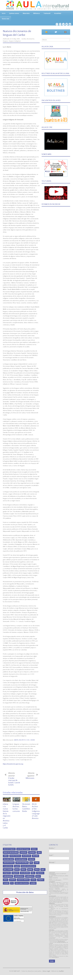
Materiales (26, 13)
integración (15, 873)
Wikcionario (30, 778)
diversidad (35, 855)
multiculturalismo (19, 876)
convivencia (23, 852)
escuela (36, 862)
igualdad (30, 869)
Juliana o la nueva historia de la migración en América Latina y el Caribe (6, 816)
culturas (6, 855)
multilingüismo (30, 876)
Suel (61, 971)
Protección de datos (25, 892)
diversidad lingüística (21, 859)
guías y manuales (8, 869)
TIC (12, 883)
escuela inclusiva (8, 866)
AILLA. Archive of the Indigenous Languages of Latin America (36, 811)
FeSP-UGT (17, 971)
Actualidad (57, 13)
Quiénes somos (14, 13)
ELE (31, 862)
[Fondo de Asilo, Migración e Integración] (13, 922)
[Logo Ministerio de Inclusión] (18, 913)
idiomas (23, 869)
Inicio (3, 13)
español (17, 866)
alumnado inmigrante (9, 849)
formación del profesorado (28, 866)
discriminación (26, 855)
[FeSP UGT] (11, 905)
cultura (39, 852)
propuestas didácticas (23, 879)
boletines (34, 849)
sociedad (6, 883)
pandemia (12, 879)
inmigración (7, 873)
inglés (42, 869)
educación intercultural (22, 862)
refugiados (40, 879)
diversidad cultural (8, 859)
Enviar (52, 961)
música (5, 879)
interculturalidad (25, 873)
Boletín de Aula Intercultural (11, 852)
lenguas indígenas (15, 41)
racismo (33, 879)
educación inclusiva (9, 862)
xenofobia (33, 883)
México (38, 876)
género (17, 869)
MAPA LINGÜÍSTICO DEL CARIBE (24, 740)
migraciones (40, 873)
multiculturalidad (8, 876)
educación (31, 859)
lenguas (5, 41)
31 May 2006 (15, 39)
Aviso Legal (46, 971)
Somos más (5, 19)
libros (33, 873)
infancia (37, 869)
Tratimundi (47, 13)
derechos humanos (15, 855)
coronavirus (32, 852)
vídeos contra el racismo (21, 883)
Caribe (23, 39)
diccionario (30, 39)
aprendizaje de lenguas (23, 849)
